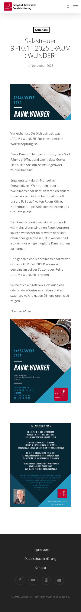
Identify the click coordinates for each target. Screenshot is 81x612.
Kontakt (40, 568)
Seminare (41, 30)
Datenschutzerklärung (40, 559)
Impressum (41, 550)
